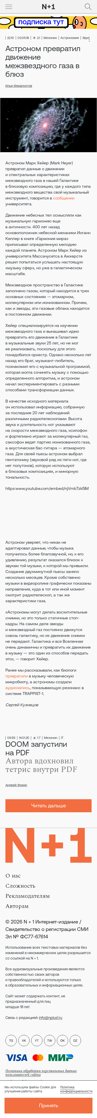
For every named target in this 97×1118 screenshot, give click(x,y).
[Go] (8, 6)
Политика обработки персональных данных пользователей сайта (41, 1072)
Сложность (20, 885)
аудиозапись (17, 687)
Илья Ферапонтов (18, 86)
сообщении (63, 198)
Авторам (17, 906)
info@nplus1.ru (50, 1018)
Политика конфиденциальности (76, 1089)
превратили (16, 676)
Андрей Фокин (16, 785)
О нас (13, 875)
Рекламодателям (27, 896)
